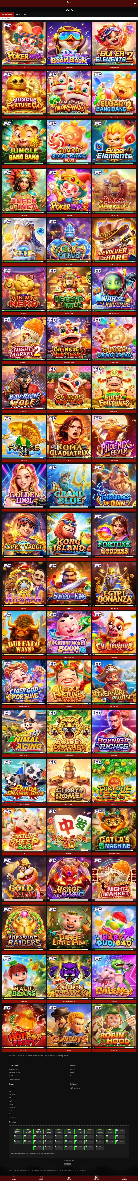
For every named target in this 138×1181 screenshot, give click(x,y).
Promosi (72, 1069)
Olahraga (11, 1104)
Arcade (10, 1110)
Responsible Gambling (14, 1072)
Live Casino (12, 1094)
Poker (10, 1114)
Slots (10, 1091)
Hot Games (11, 1088)
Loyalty (72, 1072)
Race (10, 1097)
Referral (72, 1076)
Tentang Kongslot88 (14, 1069)
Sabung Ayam (12, 1117)
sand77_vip (77, 1088)
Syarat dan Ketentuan (14, 1079)
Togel (10, 1101)
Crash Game (12, 1107)
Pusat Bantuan (12, 1076)
